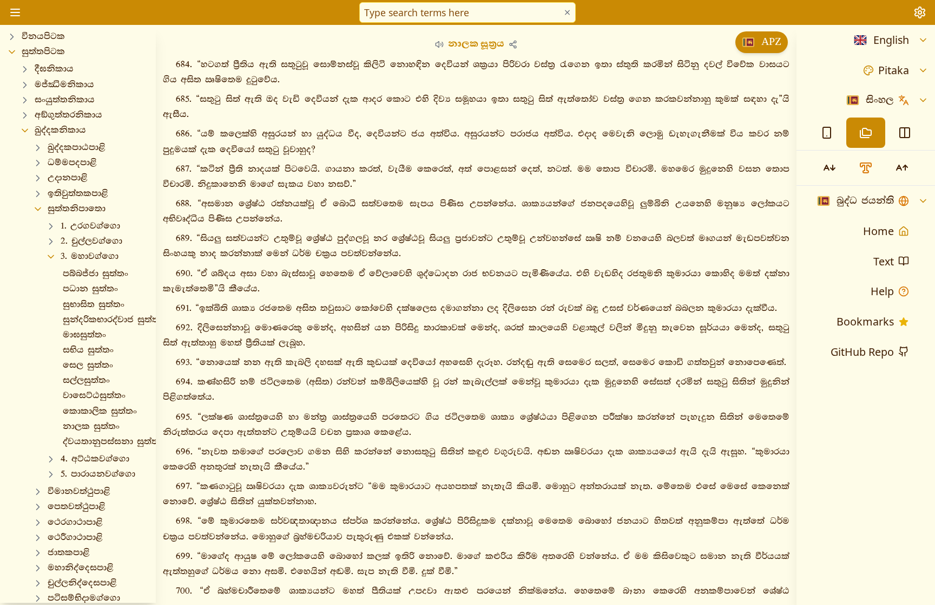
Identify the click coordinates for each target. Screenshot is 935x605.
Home (878, 231)
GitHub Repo (862, 351)
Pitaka (893, 70)
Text (883, 261)
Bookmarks (865, 321)
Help (882, 291)
